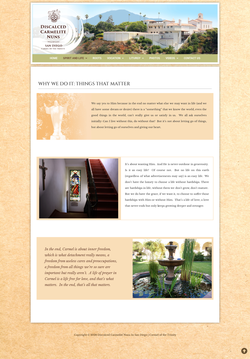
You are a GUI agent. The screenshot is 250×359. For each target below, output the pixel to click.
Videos (170, 58)
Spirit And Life (73, 58)
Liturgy (134, 58)
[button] (75, 58)
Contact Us (192, 58)
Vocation (113, 58)
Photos (154, 58)
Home (53, 58)
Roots (97, 58)
